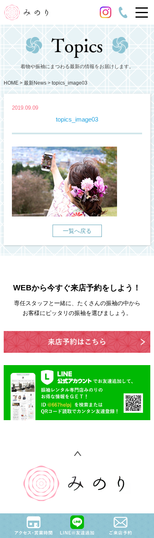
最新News (35, 83)
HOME (11, 83)
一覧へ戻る (77, 231)
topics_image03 (69, 83)
